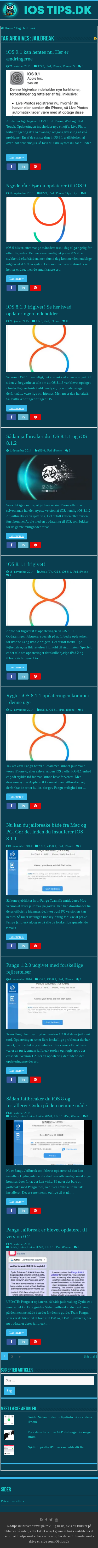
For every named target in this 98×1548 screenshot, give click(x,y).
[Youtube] (56, 1520)
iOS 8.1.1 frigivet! (25, 564)
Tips (68, 193)
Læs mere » (16, 157)
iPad (48, 66)
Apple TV (46, 571)
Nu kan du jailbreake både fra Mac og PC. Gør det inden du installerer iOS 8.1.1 (46, 831)
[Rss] (42, 1520)
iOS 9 (40, 66)
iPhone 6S (68, 66)
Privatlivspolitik (13, 1501)
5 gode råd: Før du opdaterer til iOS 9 (46, 185)
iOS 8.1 (66, 571)
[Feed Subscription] (95, 39)
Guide (13, 1116)
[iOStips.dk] (49, 10)
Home (8, 28)
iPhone (57, 66)
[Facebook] (46, 1520)
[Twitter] (51, 1520)
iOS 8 (39, 321)
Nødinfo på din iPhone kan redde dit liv (56, 1447)
